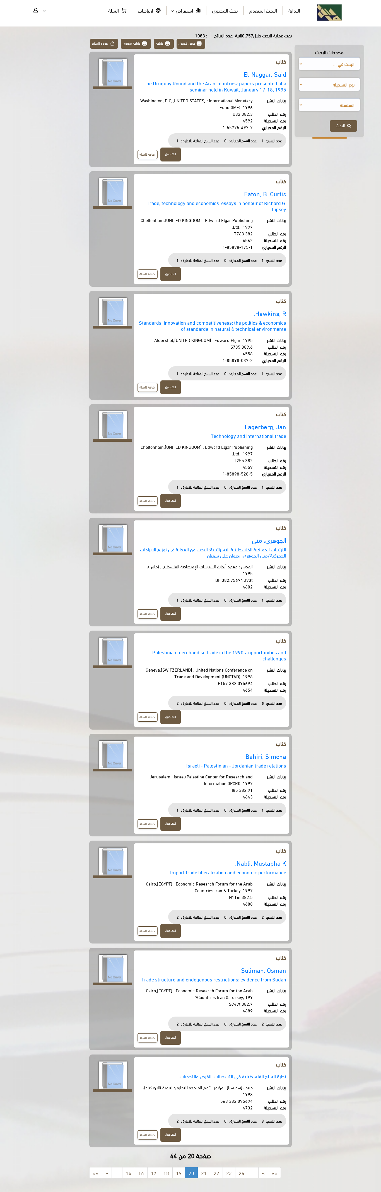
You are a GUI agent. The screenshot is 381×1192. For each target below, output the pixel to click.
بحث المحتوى (225, 10)
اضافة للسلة (147, 154)
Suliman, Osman (263, 969)
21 (204, 1172)
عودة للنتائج (100, 43)
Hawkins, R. (270, 313)
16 (141, 1172)
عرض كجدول (187, 43)
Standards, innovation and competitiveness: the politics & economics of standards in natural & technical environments (212, 325)
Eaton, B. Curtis (265, 193)
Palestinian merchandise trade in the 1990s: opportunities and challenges (219, 655)
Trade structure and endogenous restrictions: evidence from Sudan (213, 979)
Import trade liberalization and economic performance (228, 872)
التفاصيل (170, 153)
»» (274, 1172)
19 (179, 1172)
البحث (341, 125)
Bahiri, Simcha (265, 756)
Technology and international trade (248, 435)
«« (95, 1172)
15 (128, 1172)
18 (166, 1172)
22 (216, 1172)
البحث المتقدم (263, 10)
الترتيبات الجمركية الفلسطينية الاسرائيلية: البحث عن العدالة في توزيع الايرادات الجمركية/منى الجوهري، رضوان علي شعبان (213, 552)
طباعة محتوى (132, 43)
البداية (294, 10)
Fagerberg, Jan (265, 426)
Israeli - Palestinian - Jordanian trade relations (236, 765)
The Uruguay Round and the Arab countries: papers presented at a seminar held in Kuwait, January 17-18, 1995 (215, 86)
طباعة (159, 43)
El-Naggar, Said (264, 73)
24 (241, 1172)
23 (229, 1172)
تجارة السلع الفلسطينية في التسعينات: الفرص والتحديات (233, 1076)
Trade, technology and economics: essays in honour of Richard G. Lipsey (216, 206)
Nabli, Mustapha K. (260, 862)
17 (153, 1172)
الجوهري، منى (269, 539)
